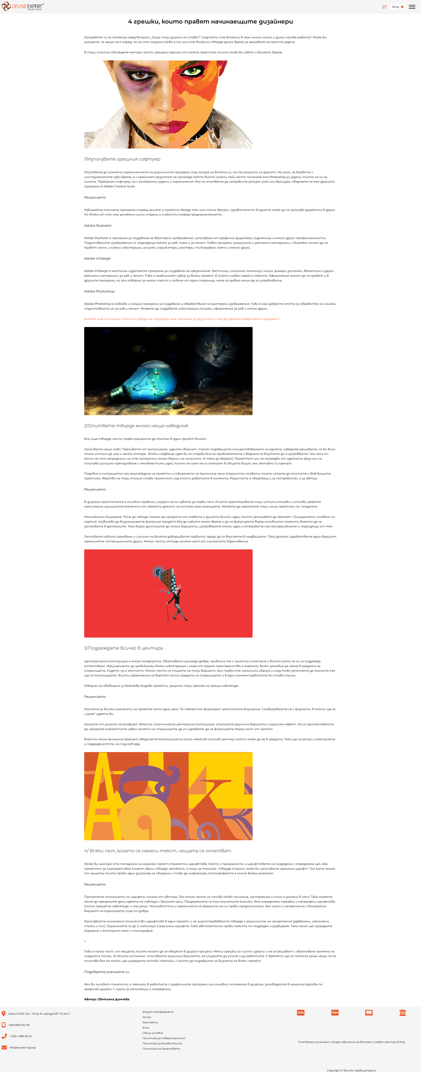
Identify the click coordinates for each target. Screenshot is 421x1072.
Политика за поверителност (164, 1038)
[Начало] (23, 7)
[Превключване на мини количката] (385, 7)
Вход (395, 6)
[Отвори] (412, 7)
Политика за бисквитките (162, 1043)
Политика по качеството (161, 1048)
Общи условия (153, 1032)
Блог (146, 1027)
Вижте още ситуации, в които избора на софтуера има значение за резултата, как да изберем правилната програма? (182, 319)
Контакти (150, 1022)
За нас (147, 1017)
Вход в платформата (158, 1011)
